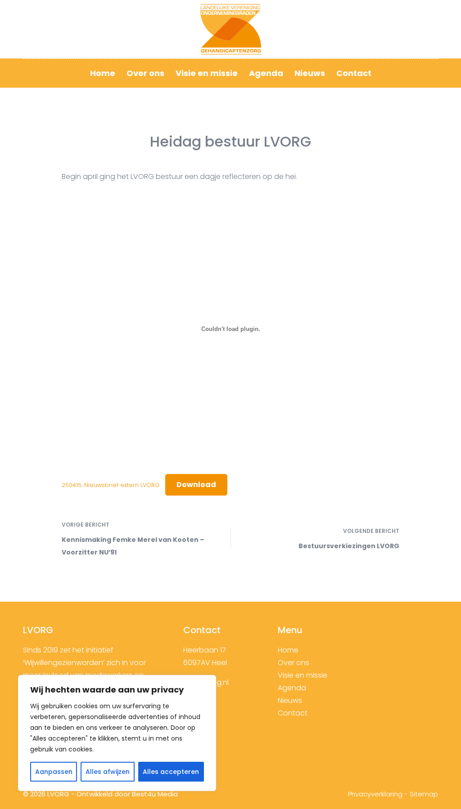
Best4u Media (155, 794)
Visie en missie (207, 73)
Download (196, 484)
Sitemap (424, 794)
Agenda (266, 73)
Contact (353, 73)
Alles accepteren (171, 771)
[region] (117, 733)
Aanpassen (53, 771)
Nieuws (309, 73)
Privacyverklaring (375, 794)
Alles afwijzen (108, 771)
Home (102, 73)
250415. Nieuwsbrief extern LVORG (111, 485)
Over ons (145, 73)
